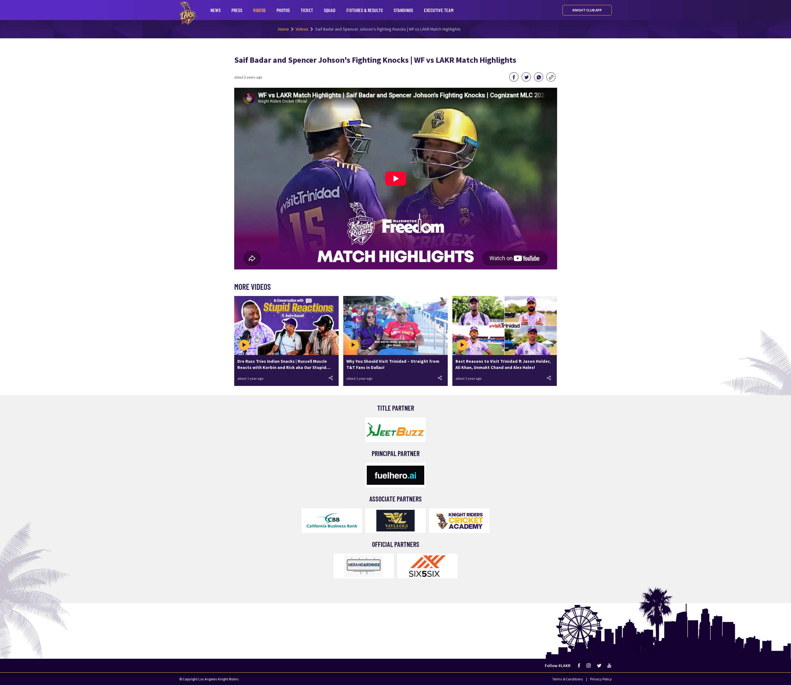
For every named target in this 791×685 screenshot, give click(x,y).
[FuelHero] (395, 475)
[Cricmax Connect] (459, 520)
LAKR (188, 13)
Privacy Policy (601, 679)
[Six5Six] (427, 566)
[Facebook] (579, 665)
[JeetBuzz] (395, 430)
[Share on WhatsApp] (538, 77)
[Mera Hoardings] (363, 566)
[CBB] (332, 520)
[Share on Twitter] (526, 77)
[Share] (331, 378)
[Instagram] (588, 665)
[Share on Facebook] (513, 77)
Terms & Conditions (567, 679)
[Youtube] (609, 665)
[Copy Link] (551, 77)
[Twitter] (599, 665)
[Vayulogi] (395, 520)
